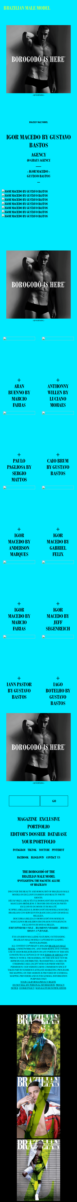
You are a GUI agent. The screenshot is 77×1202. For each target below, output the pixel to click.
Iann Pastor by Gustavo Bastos (19, 690)
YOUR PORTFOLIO (38, 841)
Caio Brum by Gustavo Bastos (58, 467)
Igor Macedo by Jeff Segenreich (58, 619)
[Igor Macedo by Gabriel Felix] (58, 506)
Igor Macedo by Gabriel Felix (58, 544)
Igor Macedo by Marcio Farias (19, 619)
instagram (19, 850)
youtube (44, 850)
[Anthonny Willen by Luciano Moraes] (58, 357)
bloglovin (37, 857)
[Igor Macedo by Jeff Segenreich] (58, 580)
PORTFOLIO (38, 826)
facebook (23, 857)
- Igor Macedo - (38, 171)
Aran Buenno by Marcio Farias (19, 395)
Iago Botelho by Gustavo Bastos (58, 693)
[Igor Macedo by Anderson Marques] (19, 506)
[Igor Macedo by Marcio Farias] (19, 580)
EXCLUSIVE (49, 819)
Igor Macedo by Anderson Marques (19, 544)
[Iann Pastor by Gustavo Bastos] (19, 655)
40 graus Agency (38, 160)
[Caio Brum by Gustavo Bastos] (58, 431)
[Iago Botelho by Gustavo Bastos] (58, 655)
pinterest (58, 850)
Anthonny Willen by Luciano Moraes (57, 395)
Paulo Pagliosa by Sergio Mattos (19, 470)
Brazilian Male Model (27, 8)
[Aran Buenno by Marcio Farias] (19, 357)
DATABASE (57, 834)
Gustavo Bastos (38, 176)
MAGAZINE (27, 819)
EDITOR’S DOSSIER (27, 834)
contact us (53, 857)
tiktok (32, 850)
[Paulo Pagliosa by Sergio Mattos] (19, 431)
